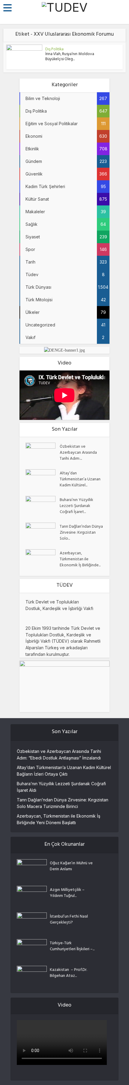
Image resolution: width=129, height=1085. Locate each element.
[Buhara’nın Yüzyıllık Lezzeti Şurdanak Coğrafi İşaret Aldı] (43, 506)
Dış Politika (54, 49)
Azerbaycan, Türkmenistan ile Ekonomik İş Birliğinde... (80, 559)
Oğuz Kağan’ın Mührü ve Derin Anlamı (71, 866)
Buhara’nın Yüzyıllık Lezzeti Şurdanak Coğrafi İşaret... (76, 505)
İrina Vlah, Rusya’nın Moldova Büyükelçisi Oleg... (69, 57)
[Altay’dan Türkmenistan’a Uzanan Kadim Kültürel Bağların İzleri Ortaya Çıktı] (43, 479)
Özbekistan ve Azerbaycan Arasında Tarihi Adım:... (78, 452)
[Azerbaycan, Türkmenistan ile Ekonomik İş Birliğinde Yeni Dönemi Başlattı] (43, 559)
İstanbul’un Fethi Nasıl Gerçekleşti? (69, 919)
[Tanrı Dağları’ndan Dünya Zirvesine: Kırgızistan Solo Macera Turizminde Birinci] (43, 533)
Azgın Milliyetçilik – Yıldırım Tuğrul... (67, 892)
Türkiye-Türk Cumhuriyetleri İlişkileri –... (72, 946)
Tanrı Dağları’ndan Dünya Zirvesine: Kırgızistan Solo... (81, 532)
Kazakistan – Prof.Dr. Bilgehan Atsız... (68, 972)
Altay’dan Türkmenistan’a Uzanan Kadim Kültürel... (80, 479)
